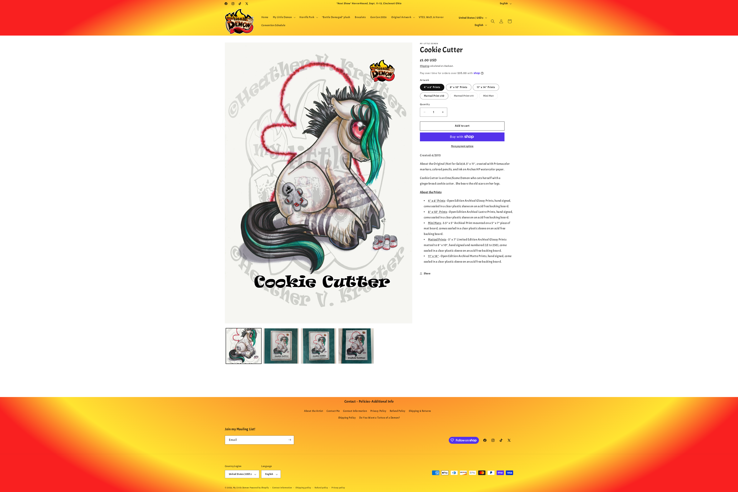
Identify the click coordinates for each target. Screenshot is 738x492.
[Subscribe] (289, 439)
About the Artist (313, 411)
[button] (284, 17)
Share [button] (427, 273)
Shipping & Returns (420, 411)
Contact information (282, 487)
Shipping (424, 65)
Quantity (425, 104)
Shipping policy (303, 487)
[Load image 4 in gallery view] (356, 346)
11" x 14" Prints (486, 87)
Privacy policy (338, 487)
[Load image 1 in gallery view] (243, 346)
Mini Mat (490, 96)
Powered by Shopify (259, 487)
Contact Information (355, 411)
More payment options (462, 145)
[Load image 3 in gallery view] (318, 346)
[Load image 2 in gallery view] (281, 346)
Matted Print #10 (434, 95)
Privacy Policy (378, 411)
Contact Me (333, 411)
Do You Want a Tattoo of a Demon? (379, 418)
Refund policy (321, 487)
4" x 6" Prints (432, 87)
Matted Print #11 (466, 96)
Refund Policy (398, 411)
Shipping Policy (347, 418)
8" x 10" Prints (458, 87)
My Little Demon (241, 487)
